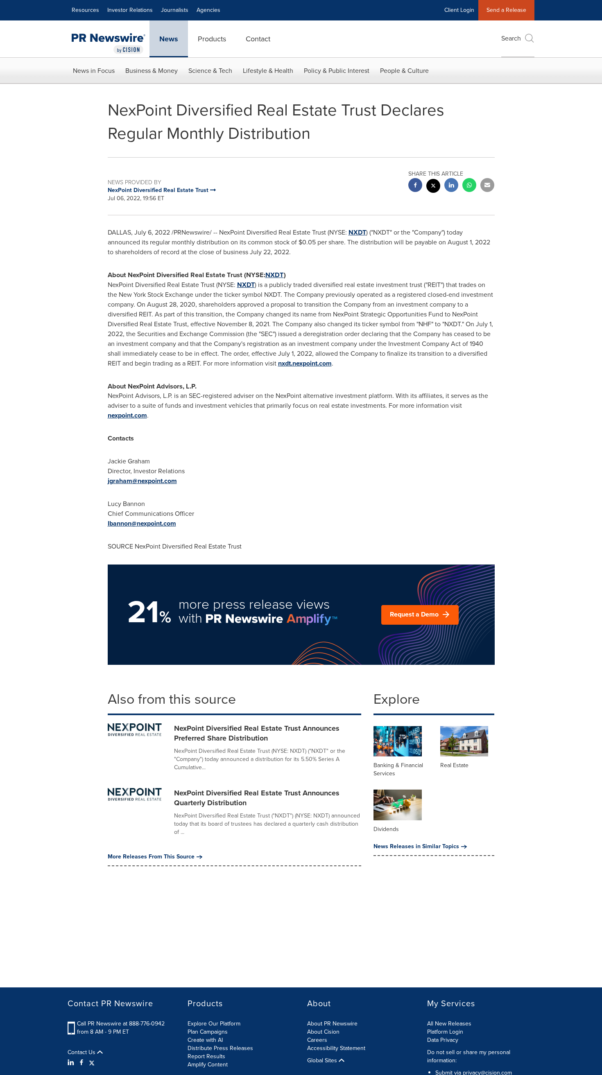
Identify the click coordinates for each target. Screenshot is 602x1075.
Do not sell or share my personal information (468, 1056)
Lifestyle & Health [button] (268, 70)
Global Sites (323, 1061)
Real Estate (454, 765)
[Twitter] (92, 1063)
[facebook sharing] (415, 186)
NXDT (357, 232)
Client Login (459, 10)
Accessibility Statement (336, 1048)
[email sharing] (487, 186)
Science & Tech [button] (210, 70)
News (168, 39)
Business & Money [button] (151, 70)
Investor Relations (130, 10)
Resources (85, 10)
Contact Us (82, 1052)
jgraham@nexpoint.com (142, 481)
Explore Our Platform (214, 1023)
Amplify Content (208, 1064)
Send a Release (506, 10)
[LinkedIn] (72, 1063)
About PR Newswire (332, 1023)
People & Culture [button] (404, 70)
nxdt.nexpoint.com (305, 363)
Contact (258, 39)
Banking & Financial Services (398, 769)
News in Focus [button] (94, 70)
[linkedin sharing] (451, 186)
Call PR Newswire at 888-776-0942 (121, 1023)
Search (511, 38)
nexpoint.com (127, 415)
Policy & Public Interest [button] (336, 70)
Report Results (206, 1056)
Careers (317, 1040)
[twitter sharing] (433, 187)
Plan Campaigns (208, 1032)
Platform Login (445, 1032)
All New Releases (449, 1023)
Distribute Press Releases (220, 1048)
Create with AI (205, 1040)
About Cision (323, 1032)
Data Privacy (442, 1040)
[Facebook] (81, 1063)
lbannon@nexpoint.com (142, 523)
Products (212, 39)
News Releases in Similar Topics (416, 846)
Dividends (386, 829)
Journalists (174, 10)
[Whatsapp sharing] (469, 186)
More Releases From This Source (151, 857)
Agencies (208, 10)
